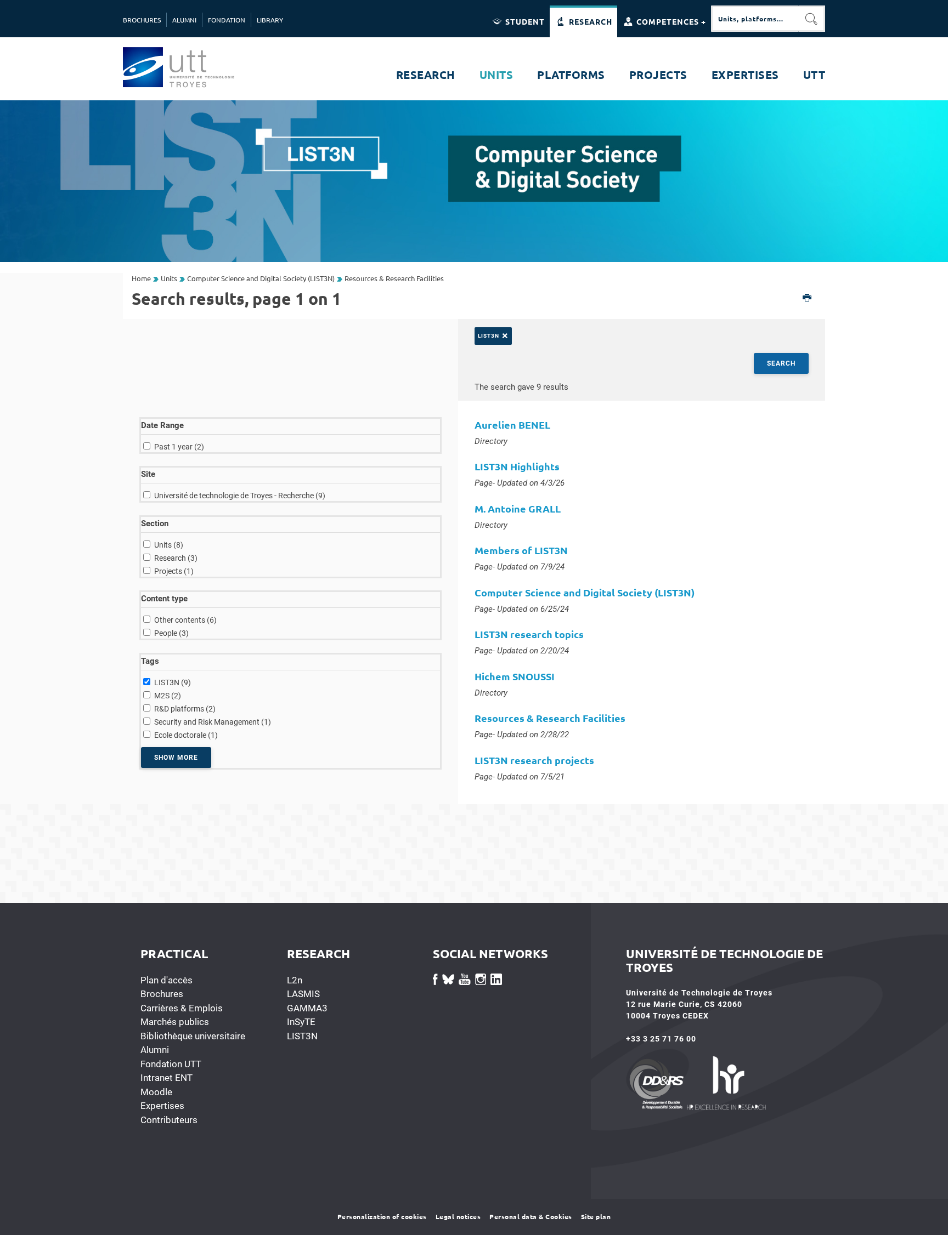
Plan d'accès (166, 980)
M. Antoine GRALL (518, 508)
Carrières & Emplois (181, 1008)
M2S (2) (167, 695)
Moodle (156, 1091)
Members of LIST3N (521, 550)
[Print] (807, 298)
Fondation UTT (170, 1063)
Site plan (596, 1216)
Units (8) (168, 544)
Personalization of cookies (382, 1216)
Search (781, 363)
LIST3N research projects (534, 760)
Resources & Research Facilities (550, 718)
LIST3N (302, 1036)
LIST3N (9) (172, 682)
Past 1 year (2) (179, 446)
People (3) (171, 633)
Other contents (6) (185, 620)
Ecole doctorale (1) (186, 735)
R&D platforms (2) (185, 708)
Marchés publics (174, 1021)
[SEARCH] (812, 18)
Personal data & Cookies (530, 1216)
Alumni (154, 1049)
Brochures (161, 993)
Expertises (162, 1105)
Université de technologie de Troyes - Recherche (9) (239, 495)
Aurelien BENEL (512, 424)
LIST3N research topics (529, 634)
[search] (755, 18)
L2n (294, 980)
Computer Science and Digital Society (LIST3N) (585, 592)
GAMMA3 (307, 1008)
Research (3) (176, 558)
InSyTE (301, 1021)
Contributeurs (169, 1119)
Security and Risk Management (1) (212, 722)
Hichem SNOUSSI (515, 676)
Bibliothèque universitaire (192, 1036)
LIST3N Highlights (517, 466)
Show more (176, 757)
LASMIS (303, 993)
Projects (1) (174, 571)
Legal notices (458, 1216)
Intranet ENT (166, 1077)
